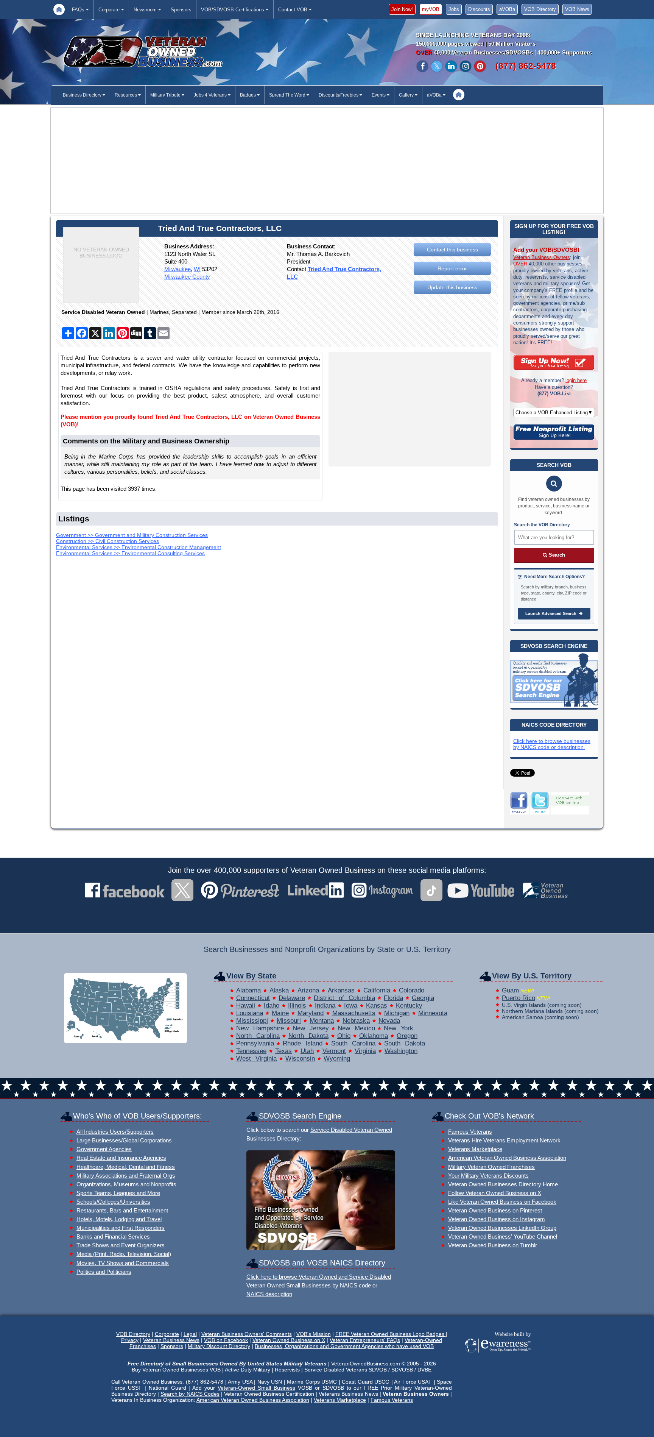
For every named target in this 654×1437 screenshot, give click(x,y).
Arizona (308, 990)
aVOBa (507, 9)
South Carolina (353, 1043)
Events (379, 95)
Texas (283, 1051)
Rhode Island (302, 1043)
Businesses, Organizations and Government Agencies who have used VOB (344, 1346)
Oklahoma (373, 1035)
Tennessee (251, 1051)
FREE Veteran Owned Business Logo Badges (390, 1334)
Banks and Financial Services (113, 1236)
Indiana (325, 1005)
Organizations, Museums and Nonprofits (126, 1184)
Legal (190, 1334)
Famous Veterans (470, 1131)
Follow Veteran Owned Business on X (494, 1193)
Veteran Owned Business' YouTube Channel (502, 1236)
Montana (322, 1020)
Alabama (248, 990)
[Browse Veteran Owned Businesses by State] (125, 1041)
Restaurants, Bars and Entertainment (122, 1210)
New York (398, 1028)
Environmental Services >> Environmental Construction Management (138, 547)
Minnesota (432, 1013)
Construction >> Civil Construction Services (107, 541)
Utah (307, 1051)
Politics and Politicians (103, 1271)
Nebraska (356, 1020)
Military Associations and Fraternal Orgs (125, 1175)
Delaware (292, 998)
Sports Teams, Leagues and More (118, 1193)
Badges (248, 95)
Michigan (397, 1013)
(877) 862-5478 (525, 66)
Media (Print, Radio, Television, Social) (123, 1254)
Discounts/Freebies (339, 95)
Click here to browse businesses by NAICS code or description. (551, 744)
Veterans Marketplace (475, 1149)
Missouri (289, 1020)
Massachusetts (353, 1013)
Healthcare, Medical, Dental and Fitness (125, 1167)
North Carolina (258, 1035)
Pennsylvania (255, 1043)
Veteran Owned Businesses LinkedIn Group (502, 1228)
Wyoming (337, 1058)
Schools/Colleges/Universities (113, 1201)
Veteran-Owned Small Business (256, 1388)
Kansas (376, 1005)
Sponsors (181, 9)
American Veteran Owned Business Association (507, 1158)
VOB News (577, 9)
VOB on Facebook (226, 1340)
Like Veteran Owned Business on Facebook (502, 1201)
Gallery (407, 95)
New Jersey (311, 1028)
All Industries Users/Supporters (115, 1131)
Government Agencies (104, 1149)
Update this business (452, 287)
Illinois (297, 1005)
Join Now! (402, 9)
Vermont (334, 1051)
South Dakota (404, 1043)
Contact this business (452, 250)
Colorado (411, 990)
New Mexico (356, 1028)
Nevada (389, 1020)
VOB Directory (540, 9)
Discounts (479, 9)
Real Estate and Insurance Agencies (121, 1158)
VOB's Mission (313, 1334)
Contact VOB (293, 9)
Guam (510, 990)
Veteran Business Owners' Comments (246, 1334)
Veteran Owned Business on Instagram (496, 1219)
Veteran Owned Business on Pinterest (495, 1210)
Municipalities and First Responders (120, 1228)
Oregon (407, 1035)
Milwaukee (177, 269)
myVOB (430, 9)
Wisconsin (300, 1058)
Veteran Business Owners (541, 257)
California (376, 990)
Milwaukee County (187, 276)
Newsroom (146, 9)
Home (59, 9)
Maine (280, 1013)
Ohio (343, 1035)
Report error (452, 268)
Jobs (453, 9)
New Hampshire (260, 1028)
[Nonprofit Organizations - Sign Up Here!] (554, 438)
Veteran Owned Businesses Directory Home (503, 1184)
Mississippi (252, 1020)
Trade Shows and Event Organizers (120, 1245)
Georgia (423, 998)
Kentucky (409, 1005)
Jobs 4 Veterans (211, 95)
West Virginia (256, 1058)
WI (197, 269)
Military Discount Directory (219, 1346)
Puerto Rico (518, 998)
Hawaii (245, 1005)
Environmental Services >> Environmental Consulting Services (130, 553)
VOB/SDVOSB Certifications (233, 9)
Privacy (130, 1340)
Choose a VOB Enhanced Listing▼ (554, 412)
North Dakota (308, 1035)
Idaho (271, 1005)
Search (556, 555)
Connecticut (253, 998)
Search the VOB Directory (542, 524)
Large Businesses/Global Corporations (124, 1140)
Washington (401, 1051)
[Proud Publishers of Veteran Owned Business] (497, 1352)
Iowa (350, 1005)
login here (576, 380)
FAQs (79, 9)
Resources (126, 95)
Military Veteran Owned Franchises (491, 1167)
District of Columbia (344, 998)
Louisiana (249, 1013)
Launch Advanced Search (551, 613)
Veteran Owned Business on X (288, 1340)
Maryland (310, 1013)
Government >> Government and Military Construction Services (132, 535)
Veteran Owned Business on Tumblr (492, 1245)
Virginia (365, 1051)
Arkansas (341, 990)
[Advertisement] (327, 161)
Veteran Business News (171, 1340)
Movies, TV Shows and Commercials (122, 1263)
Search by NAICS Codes (189, 1394)
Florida (393, 998)
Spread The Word (288, 95)
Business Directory (83, 95)
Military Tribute (166, 95)
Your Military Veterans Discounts (488, 1175)
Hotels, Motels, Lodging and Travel (119, 1219)
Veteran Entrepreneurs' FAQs (365, 1340)
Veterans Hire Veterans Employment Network (504, 1140)
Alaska (279, 990)
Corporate (109, 9)
